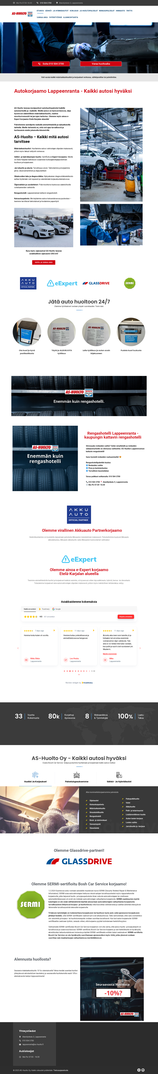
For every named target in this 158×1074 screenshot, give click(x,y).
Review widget (72, 683)
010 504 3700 (45, 3)
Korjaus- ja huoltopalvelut (84, 11)
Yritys (129, 11)
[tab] (64, 671)
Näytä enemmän (70, 654)
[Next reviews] (140, 648)
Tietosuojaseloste (60, 1070)
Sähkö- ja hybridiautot (56, 11)
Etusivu (40, 11)
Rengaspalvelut (107, 11)
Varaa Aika (42, 17)
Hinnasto (120, 11)
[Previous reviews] (18, 648)
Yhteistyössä (55, 17)
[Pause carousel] (79, 674)
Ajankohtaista (70, 17)
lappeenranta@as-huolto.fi (32, 1044)
